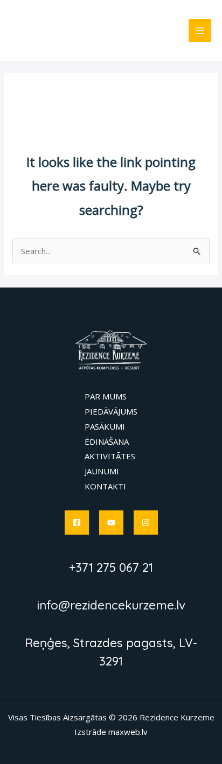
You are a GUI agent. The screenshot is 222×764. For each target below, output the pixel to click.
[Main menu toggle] (200, 30)
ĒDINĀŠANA (107, 441)
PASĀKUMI (105, 426)
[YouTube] (111, 522)
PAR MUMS (106, 396)
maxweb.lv (128, 731)
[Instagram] (146, 522)
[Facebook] (77, 522)
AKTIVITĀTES (110, 456)
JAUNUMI (102, 471)
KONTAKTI (105, 486)
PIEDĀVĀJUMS (111, 411)
